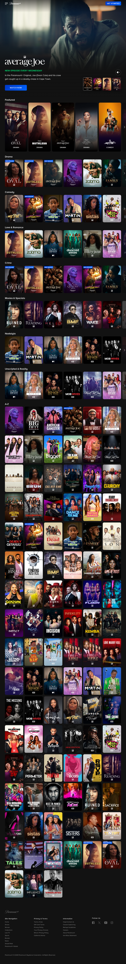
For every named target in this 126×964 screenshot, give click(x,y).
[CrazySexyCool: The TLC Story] (33, 507)
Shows (7, 924)
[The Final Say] (14, 565)
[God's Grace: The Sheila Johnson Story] (33, 594)
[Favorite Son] (112, 536)
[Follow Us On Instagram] (112, 922)
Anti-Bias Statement (70, 935)
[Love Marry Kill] (112, 652)
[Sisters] (73, 826)
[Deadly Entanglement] (112, 507)
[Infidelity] (73, 623)
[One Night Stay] (14, 768)
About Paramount (69, 933)
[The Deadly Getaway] (14, 536)
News (7, 941)
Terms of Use (38, 922)
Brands (7, 938)
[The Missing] (14, 710)
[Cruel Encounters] (53, 507)
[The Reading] (112, 768)
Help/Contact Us (68, 922)
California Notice (39, 935)
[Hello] (73, 594)
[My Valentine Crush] (14, 739)
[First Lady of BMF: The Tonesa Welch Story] (53, 565)
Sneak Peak (9, 943)
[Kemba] (92, 623)
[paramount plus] (15, 3)
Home (7, 922)
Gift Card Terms (39, 924)
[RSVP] (92, 768)
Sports (7, 935)
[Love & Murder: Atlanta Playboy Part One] (73, 652)
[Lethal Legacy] (14, 652)
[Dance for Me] (73, 507)
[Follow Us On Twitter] (99, 922)
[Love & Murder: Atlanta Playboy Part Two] (92, 652)
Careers (65, 930)
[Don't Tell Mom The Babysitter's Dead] (53, 536)
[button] (6, 4)
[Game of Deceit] (112, 565)
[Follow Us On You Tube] (105, 922)
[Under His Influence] (33, 884)
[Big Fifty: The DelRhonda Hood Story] (33, 420)
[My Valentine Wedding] (33, 739)
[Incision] (53, 623)
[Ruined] (92, 797)
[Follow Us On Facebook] (93, 922)
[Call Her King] (53, 478)
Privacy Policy (38, 927)
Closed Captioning (69, 924)
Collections (8, 930)
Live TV (7, 933)
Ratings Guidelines (69, 927)
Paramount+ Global (11, 946)
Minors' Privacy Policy (41, 933)
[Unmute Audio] (118, 72)
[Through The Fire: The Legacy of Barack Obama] (33, 855)
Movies (7, 927)
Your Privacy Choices (41, 930)
